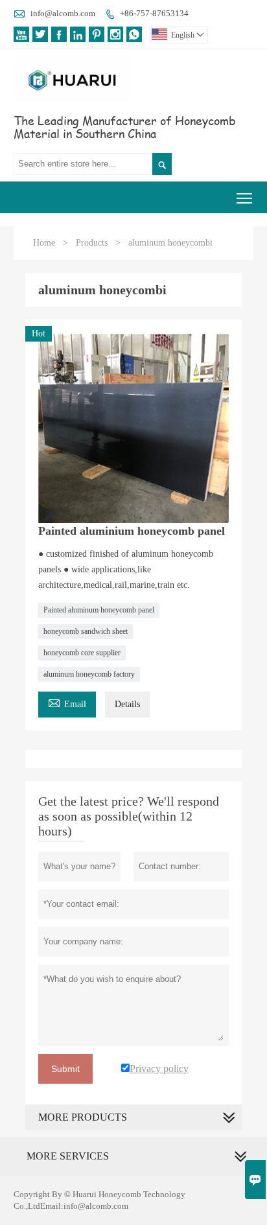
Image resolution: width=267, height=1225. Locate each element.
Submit (65, 1069)
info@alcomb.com (62, 13)
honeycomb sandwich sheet (85, 631)
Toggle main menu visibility (244, 197)
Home (44, 243)
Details (127, 704)
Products (92, 243)
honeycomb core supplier (82, 652)
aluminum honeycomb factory (89, 674)
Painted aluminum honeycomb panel (98, 609)
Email (67, 702)
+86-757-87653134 (154, 13)
